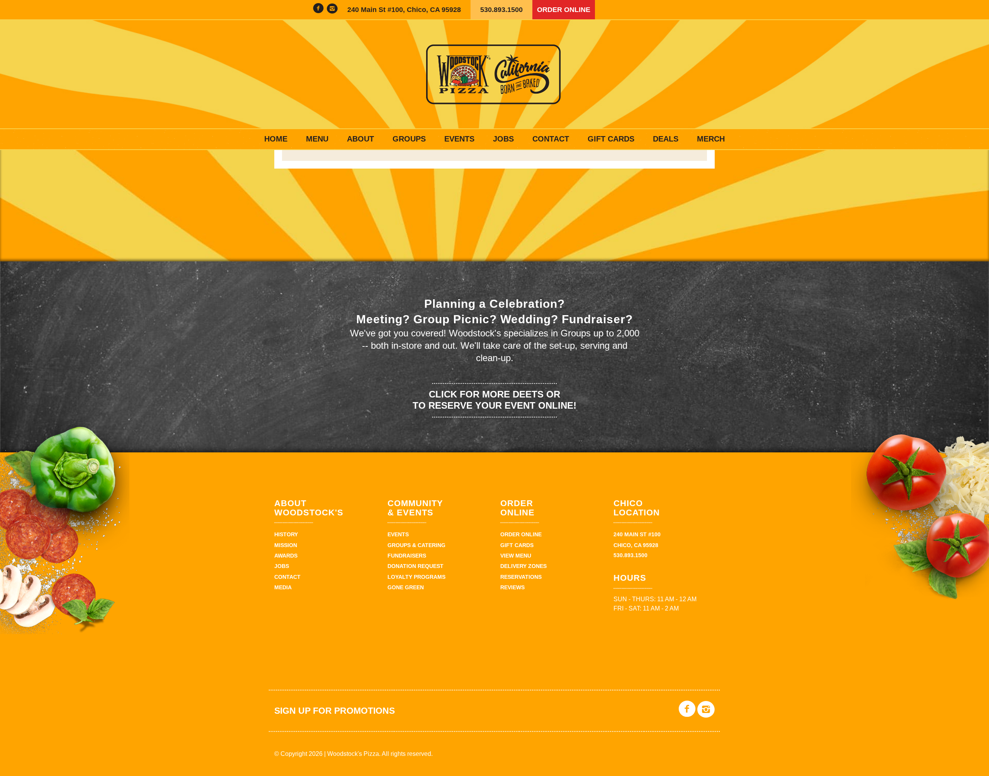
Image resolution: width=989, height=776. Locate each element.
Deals (665, 139)
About (360, 139)
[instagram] (332, 9)
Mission (285, 545)
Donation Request (415, 566)
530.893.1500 (501, 10)
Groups (409, 139)
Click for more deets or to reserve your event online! (494, 400)
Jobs (503, 139)
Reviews (512, 587)
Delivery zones (523, 566)
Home (275, 139)
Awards (285, 556)
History (286, 534)
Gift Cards (611, 139)
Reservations (521, 577)
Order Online (563, 10)
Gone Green (405, 587)
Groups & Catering (416, 545)
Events (459, 139)
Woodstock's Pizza (494, 74)
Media (283, 587)
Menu (317, 139)
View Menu (515, 556)
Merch (711, 139)
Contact (550, 139)
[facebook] (318, 9)
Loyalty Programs (416, 577)
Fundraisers (406, 556)
